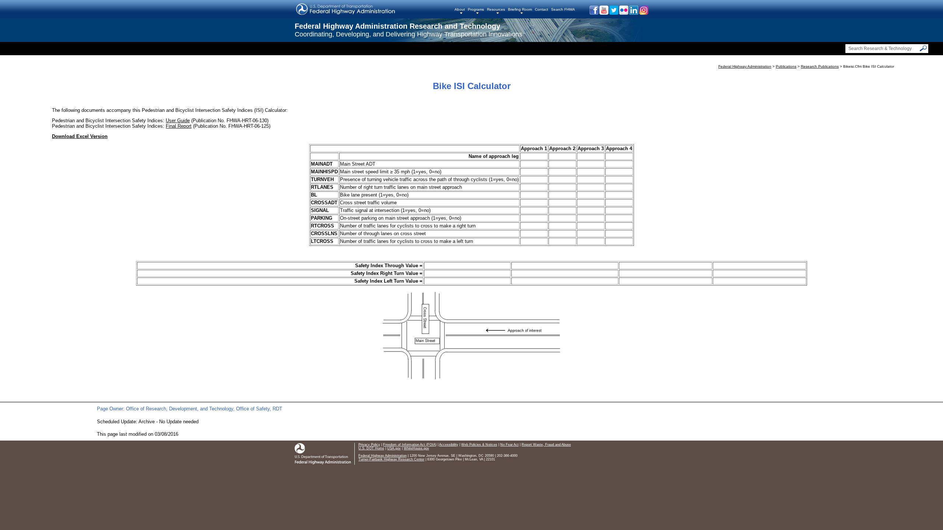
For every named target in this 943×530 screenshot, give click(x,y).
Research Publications (820, 66)
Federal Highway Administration (744, 66)
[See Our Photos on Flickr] (623, 13)
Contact (541, 9)
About (460, 9)
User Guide (178, 120)
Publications (786, 66)
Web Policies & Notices (479, 444)
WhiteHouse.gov (416, 448)
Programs (476, 9)
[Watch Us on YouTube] (604, 13)
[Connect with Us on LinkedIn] (633, 13)
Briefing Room (520, 9)
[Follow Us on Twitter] (613, 13)
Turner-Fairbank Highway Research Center (391, 459)
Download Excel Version (80, 136)
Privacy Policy (369, 444)
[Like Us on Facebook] (594, 13)
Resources (496, 9)
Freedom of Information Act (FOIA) (410, 444)
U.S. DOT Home (371, 448)
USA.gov (394, 448)
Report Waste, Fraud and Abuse (546, 444)
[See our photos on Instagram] (643, 13)
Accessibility (448, 444)
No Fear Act (509, 444)
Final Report (179, 126)
